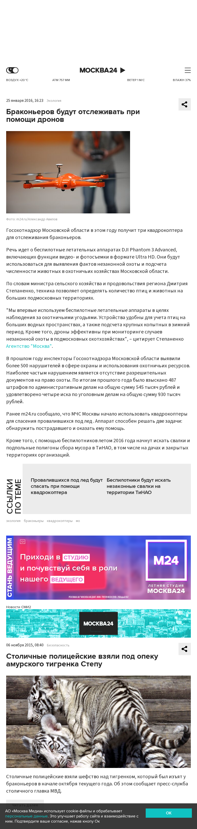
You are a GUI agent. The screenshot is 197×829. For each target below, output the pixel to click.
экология (13, 521)
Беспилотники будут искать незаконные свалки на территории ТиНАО (139, 486)
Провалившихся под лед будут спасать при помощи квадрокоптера (67, 486)
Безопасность (58, 645)
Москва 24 (98, 70)
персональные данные (26, 816)
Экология (54, 100)
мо (78, 521)
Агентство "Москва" (29, 346)
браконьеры (34, 521)
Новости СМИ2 (18, 607)
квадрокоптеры (60, 521)
